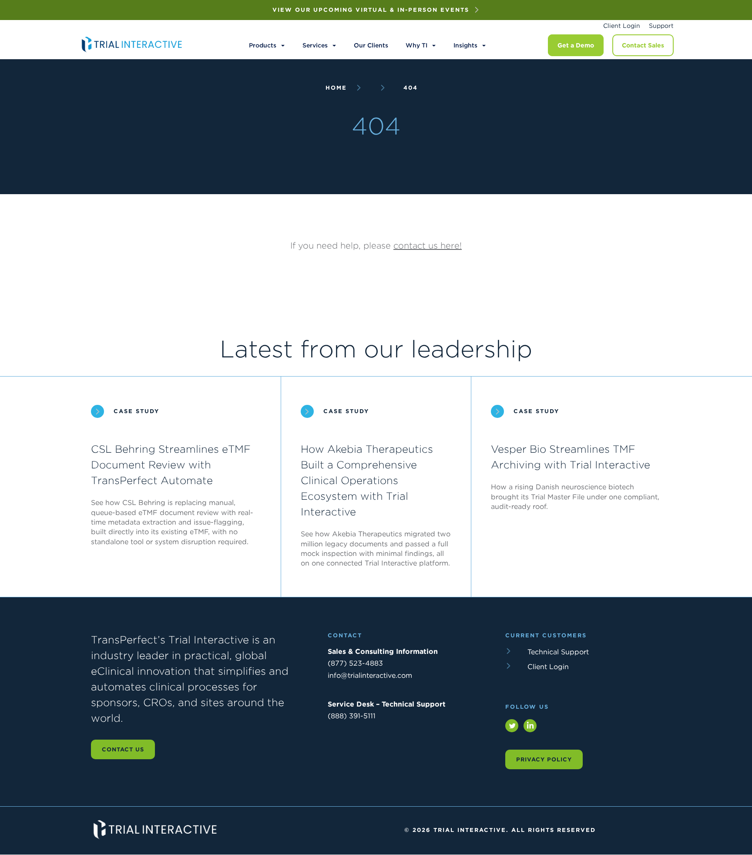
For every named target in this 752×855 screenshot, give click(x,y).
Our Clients (371, 45)
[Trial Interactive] (132, 52)
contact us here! (427, 245)
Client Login (621, 25)
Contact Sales (643, 45)
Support (661, 25)
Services (315, 45)
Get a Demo (575, 45)
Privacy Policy (544, 759)
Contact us (123, 749)
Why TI (416, 45)
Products (262, 45)
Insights (465, 45)
